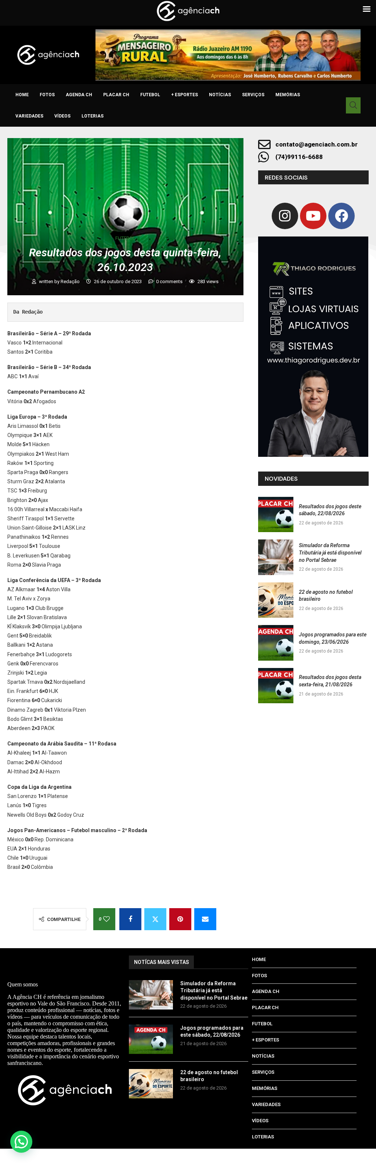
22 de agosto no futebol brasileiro (209, 1076)
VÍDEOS (62, 116)
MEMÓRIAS (287, 94)
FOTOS (47, 94)
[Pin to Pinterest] (180, 919)
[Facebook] (341, 216)
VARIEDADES (29, 116)
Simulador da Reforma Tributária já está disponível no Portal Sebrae (330, 552)
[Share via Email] (205, 919)
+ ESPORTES (184, 94)
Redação (71, 281)
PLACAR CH (116, 94)
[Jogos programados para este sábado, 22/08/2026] (151, 1039)
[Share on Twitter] (155, 919)
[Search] (353, 105)
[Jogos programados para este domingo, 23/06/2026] (275, 642)
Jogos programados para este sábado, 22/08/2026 (211, 1031)
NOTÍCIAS (220, 94)
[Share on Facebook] (130, 919)
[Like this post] (106, 919)
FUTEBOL (150, 94)
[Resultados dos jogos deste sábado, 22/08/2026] (275, 514)
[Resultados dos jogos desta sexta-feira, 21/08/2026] (275, 685)
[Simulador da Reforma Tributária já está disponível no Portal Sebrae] (275, 557)
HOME (22, 94)
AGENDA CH (79, 94)
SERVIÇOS (253, 94)
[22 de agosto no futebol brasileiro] (275, 600)
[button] (21, 1142)
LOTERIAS (93, 116)
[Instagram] (285, 216)
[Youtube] (313, 216)
